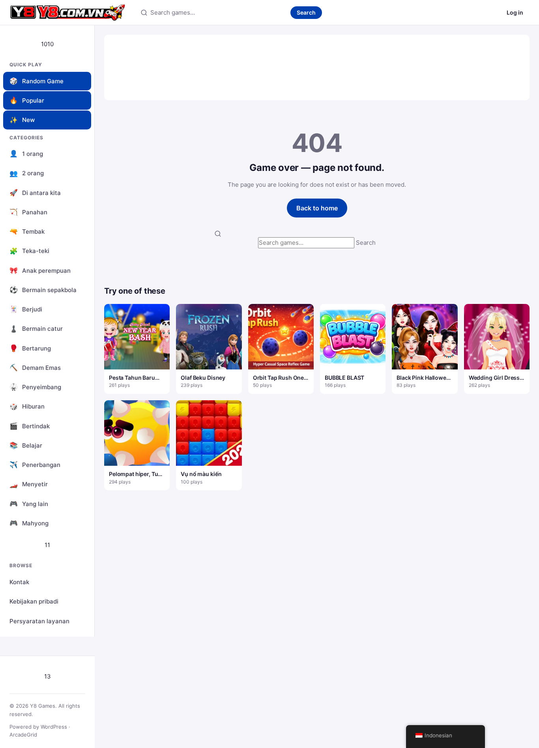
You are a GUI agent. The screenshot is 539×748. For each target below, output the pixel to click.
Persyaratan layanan (39, 621)
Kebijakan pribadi (33, 601)
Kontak (19, 582)
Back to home (317, 208)
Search (306, 12)
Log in (515, 12)
